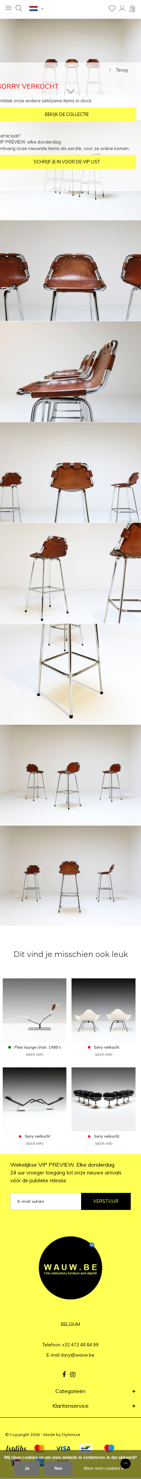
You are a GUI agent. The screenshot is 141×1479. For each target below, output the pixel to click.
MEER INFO (34, 1054)
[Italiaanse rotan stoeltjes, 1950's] (104, 1009)
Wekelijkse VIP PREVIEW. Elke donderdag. (65, 1172)
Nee (58, 1468)
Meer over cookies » (104, 1468)
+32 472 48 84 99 (80, 1344)
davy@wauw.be (77, 1355)
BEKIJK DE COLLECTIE (67, 114)
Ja (27, 1468)
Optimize (71, 1434)
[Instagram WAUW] (72, 1374)
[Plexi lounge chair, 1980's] (35, 1009)
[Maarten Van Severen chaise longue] (35, 1098)
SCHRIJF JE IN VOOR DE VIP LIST (67, 161)
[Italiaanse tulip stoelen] (104, 1098)
